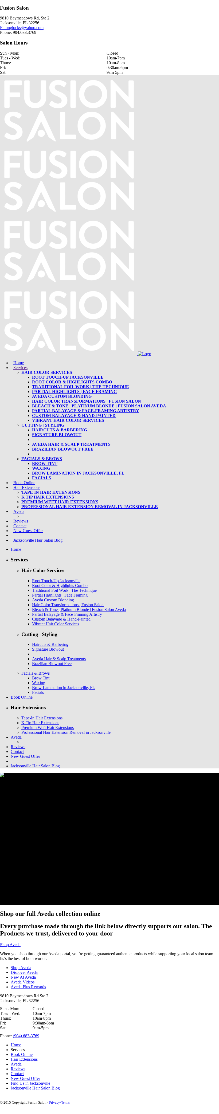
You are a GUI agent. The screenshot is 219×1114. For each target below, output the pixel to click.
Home (16, 1045)
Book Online (22, 1054)
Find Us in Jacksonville (30, 1083)
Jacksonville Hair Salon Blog (35, 1088)
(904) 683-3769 (26, 1036)
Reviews (18, 1069)
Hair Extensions (24, 1059)
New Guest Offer (25, 1078)
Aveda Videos (22, 982)
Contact (17, 1073)
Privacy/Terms (59, 1102)
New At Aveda (23, 977)
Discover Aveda (24, 972)
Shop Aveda (10, 944)
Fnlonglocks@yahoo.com (22, 27)
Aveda (16, 1064)
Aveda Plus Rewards (28, 987)
